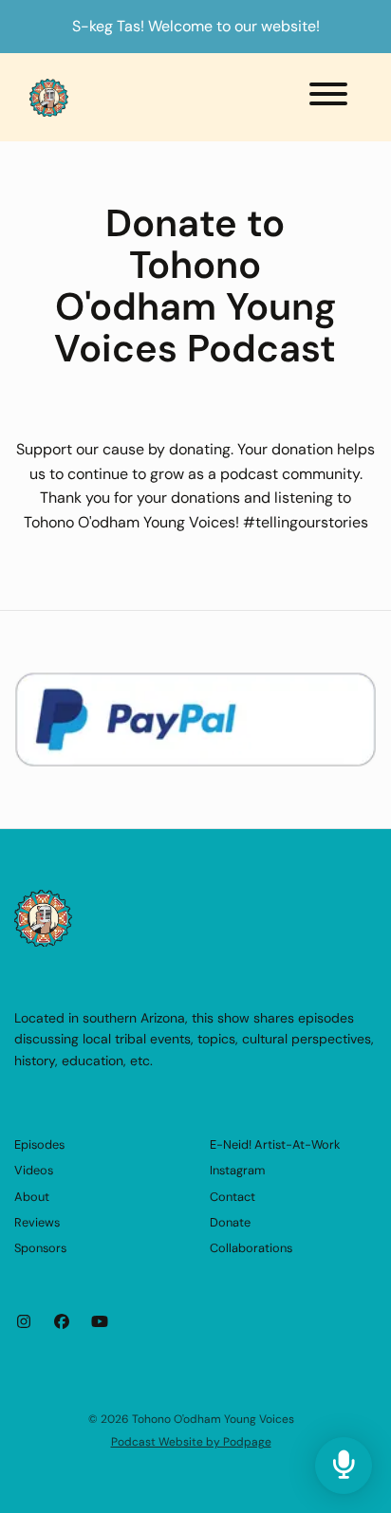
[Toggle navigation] (328, 97)
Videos (33, 1170)
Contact (232, 1197)
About (31, 1197)
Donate (230, 1222)
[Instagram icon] (23, 1322)
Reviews (37, 1222)
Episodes (39, 1144)
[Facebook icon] (61, 1322)
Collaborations (251, 1248)
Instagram (237, 1170)
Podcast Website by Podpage (191, 1441)
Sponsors (40, 1248)
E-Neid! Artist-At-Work (275, 1144)
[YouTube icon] (99, 1322)
